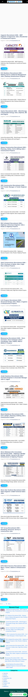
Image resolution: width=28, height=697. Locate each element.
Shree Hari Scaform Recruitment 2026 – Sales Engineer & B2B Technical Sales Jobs (13, 491)
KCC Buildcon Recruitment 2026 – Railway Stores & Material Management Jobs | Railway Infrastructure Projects (13, 74)
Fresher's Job (6, 683)
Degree (5, 679)
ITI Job (5, 684)
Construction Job (7, 678)
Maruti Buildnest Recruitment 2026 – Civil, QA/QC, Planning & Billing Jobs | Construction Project (13, 415)
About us (6, 691)
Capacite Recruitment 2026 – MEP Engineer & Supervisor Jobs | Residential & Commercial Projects (14, 36)
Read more (4, 68)
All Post (5, 675)
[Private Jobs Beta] (14, 1)
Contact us (12, 691)
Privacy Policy (20, 691)
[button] (27, 1)
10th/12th (5, 673)
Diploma (5, 681)
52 (6, 603)
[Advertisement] (14, 19)
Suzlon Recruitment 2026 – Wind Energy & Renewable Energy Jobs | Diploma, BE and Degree (14, 112)
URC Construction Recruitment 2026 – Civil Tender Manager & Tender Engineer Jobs (14, 187)
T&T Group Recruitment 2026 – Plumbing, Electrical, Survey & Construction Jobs (11, 529)
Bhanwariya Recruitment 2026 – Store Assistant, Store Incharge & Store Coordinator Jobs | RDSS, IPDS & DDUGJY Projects (16, 659)
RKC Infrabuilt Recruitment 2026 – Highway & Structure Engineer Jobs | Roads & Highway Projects (13, 225)
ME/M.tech (5, 686)
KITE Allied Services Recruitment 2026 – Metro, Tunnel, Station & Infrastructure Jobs (14, 567)
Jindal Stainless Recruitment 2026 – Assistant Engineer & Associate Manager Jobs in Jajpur (14, 377)
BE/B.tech (5, 676)
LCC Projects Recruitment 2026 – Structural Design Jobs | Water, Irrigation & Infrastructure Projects (14, 301)
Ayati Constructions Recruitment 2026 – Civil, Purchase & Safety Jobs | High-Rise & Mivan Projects (13, 264)
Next (10, 603)
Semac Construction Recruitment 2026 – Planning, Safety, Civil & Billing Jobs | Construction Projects (14, 149)
